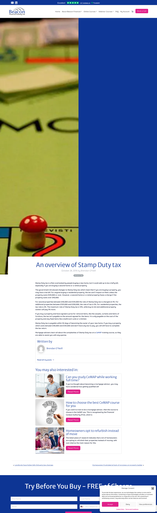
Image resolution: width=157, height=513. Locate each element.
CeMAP (99, 332)
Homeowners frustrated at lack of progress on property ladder (117, 465)
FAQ (117, 11)
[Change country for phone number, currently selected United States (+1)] (82, 506)
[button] (153, 488)
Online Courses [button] (90, 11)
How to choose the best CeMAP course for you (93, 404)
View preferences (145, 504)
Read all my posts (44, 360)
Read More (73, 391)
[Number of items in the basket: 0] (132, 11)
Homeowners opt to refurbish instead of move (92, 432)
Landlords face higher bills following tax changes (34, 465)
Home (57, 11)
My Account (124, 11)
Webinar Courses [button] (105, 11)
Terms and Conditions (131, 509)
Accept (110, 504)
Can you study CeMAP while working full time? (91, 378)
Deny (128, 504)
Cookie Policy (120, 509)
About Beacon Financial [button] (71, 11)
